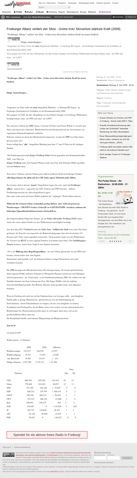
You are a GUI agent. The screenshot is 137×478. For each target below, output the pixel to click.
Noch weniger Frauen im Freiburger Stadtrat (115, 156)
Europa (83, 12)
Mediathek (106, 12)
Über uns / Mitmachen (47, 3)
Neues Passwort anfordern (104, 462)
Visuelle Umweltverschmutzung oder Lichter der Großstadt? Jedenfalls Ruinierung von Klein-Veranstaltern (115, 128)
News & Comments (116, 80)
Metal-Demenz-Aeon (41, 17)
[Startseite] (21, 4)
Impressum (7, 447)
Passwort (111, 455)
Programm (62, 3)
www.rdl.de (54, 471)
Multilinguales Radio (86, 3)
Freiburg (53, 12)
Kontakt (115, 3)
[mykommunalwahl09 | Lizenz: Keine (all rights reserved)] (47, 64)
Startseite (6, 12)
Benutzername (99, 455)
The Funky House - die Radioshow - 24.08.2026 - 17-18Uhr (113, 184)
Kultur (30, 12)
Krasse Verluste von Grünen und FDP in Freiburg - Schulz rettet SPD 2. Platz (116, 119)
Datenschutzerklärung (22, 447)
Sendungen (72, 3)
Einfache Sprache (103, 3)
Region (61, 12)
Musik (41, 12)
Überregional (72, 12)
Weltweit (92, 12)
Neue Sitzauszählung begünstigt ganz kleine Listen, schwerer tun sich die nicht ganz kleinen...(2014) (116, 139)
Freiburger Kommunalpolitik (114, 103)
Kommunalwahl (103, 106)
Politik (19, 12)
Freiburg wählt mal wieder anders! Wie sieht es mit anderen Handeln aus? (116, 148)
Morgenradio (68, 17)
